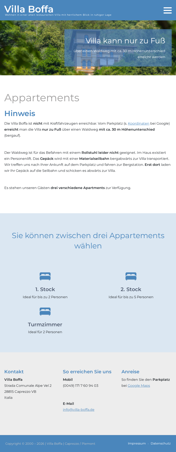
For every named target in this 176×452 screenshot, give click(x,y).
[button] (168, 10)
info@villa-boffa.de (78, 410)
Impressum (137, 443)
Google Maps (139, 386)
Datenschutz (161, 443)
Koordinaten (138, 123)
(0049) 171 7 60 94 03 (80, 386)
